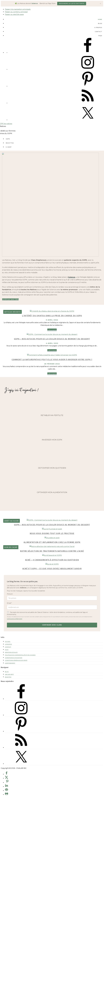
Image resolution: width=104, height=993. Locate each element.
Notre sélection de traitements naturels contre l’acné (52, 551)
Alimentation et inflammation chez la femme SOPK (52, 542)
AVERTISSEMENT (10, 663)
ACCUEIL (7, 641)
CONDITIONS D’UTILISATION (13, 657)
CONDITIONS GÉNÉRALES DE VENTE (16, 660)
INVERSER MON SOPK (52, 440)
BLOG (7, 671)
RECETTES (8, 677)
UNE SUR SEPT (9, 674)
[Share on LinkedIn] (6, 787)
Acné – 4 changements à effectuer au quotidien (52, 559)
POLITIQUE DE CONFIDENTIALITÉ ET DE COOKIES (20, 655)
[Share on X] (6, 778)
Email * (9, 603)
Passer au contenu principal (16, 12)
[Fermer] (100, 3)
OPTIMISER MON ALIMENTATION (52, 492)
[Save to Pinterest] (7, 781)
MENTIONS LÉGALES (11, 652)
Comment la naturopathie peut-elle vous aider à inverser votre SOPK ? (52, 359)
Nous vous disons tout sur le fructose (52, 533)
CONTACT (8, 647)
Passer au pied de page (14, 14)
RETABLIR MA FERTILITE (52, 415)
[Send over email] (6, 791)
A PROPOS (8, 644)
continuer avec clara (10, 299)
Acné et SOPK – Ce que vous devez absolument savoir (52, 568)
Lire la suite (52, 330)
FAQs (6, 649)
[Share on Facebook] (6, 774)
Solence (71, 277)
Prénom (10, 594)
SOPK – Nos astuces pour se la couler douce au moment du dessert (52, 338)
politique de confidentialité (14, 619)
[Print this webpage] (6, 795)
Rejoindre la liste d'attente (71, 3)
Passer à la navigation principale (18, 9)
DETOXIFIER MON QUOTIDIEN (52, 468)
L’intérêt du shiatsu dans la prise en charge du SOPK (52, 315)
